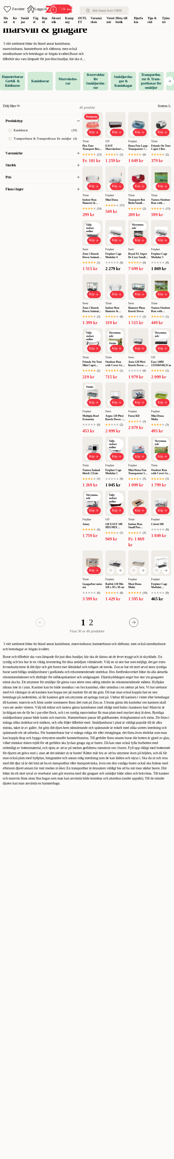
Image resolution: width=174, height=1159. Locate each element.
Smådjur (25, 20)
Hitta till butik (121, 20)
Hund (6, 20)
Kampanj (69, 20)
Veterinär (110, 20)
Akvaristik (56, 20)
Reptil (44, 20)
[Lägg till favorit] (110, 570)
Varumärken (96, 20)
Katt (15, 20)
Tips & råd (152, 20)
